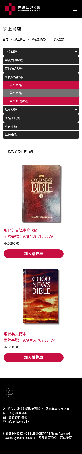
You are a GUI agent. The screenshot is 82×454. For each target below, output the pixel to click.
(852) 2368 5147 (17, 413)
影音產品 (11, 126)
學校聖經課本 (39, 39)
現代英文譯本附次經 (21, 230)
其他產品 (11, 135)
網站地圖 (66, 438)
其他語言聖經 (14, 68)
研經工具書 (12, 118)
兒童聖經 (11, 109)
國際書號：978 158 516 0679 (28, 236)
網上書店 (19, 39)
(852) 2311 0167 (17, 417)
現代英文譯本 (15, 334)
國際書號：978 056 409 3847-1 (30, 340)
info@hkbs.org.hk (18, 421)
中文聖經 (11, 52)
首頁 (5, 39)
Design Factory (26, 438)
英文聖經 (59, 39)
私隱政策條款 (48, 438)
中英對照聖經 (14, 60)
